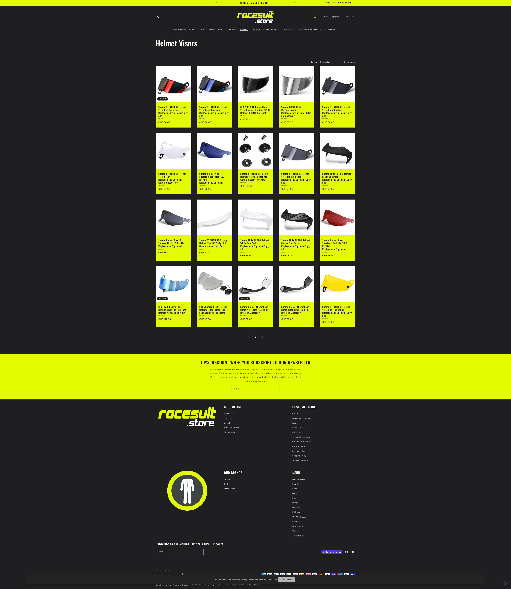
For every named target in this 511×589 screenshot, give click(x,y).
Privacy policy (208, 585)
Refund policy (230, 432)
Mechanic (296, 521)
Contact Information (301, 441)
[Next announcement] (294, 2)
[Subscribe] (276, 389)
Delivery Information (301, 418)
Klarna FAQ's (298, 427)
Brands (295, 484)
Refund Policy (298, 451)
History (227, 418)
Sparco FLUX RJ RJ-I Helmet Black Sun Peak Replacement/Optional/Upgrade (337, 178)
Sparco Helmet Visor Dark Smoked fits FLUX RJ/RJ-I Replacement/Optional (171, 243)
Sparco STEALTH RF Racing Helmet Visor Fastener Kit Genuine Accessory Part (254, 176)
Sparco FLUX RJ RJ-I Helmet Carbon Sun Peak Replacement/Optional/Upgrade (296, 245)
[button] (159, 17)
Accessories (298, 535)
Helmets (296, 507)
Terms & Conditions (301, 437)
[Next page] (263, 337)
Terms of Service (231, 427)
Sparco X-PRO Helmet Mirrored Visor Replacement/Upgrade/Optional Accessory (296, 111)
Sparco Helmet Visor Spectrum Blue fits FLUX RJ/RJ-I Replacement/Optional (212, 178)
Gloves (295, 493)
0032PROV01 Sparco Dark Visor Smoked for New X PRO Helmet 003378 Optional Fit (255, 110)
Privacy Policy (298, 446)
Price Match (297, 432)
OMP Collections (300, 517)
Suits (294, 489)
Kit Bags (296, 512)
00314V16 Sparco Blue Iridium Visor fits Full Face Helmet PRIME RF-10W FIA (172, 309)
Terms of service (223, 585)
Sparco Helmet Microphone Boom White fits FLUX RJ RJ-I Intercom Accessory (255, 309)
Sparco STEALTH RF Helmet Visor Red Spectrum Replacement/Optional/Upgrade (173, 111)
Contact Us (297, 413)
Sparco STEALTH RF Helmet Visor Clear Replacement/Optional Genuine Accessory (172, 178)
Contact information (253, 585)
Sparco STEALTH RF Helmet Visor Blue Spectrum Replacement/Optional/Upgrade (214, 111)
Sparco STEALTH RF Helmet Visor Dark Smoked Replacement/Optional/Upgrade (337, 111)
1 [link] (248, 337)
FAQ (294, 423)
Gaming (295, 531)
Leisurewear (298, 526)
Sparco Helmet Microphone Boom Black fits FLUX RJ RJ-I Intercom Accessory (296, 309)
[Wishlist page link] (315, 17)
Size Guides (229, 489)
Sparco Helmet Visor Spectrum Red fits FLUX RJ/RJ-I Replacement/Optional (334, 245)
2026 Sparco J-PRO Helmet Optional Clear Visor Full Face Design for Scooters (213, 309)
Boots (295, 498)
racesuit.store (167, 585)
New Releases (298, 479)
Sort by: (314, 62)
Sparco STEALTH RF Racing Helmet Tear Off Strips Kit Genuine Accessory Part (213, 243)
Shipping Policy (299, 456)
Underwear (297, 503)
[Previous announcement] (216, 2)
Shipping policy (238, 585)
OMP (226, 484)
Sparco (227, 479)
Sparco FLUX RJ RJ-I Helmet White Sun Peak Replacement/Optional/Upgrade (255, 245)
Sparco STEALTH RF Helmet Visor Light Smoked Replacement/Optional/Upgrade (296, 178)
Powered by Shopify (180, 585)
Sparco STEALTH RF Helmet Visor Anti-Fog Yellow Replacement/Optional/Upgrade (337, 311)
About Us (228, 413)
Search (227, 423)
